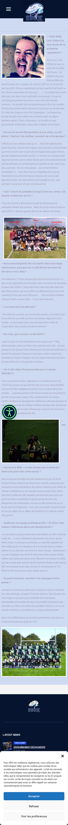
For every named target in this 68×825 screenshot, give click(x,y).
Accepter (34, 796)
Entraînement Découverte (29, 747)
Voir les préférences (34, 816)
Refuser (34, 806)
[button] (62, 756)
